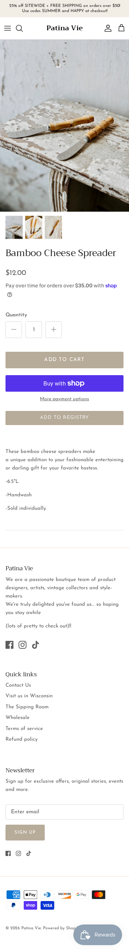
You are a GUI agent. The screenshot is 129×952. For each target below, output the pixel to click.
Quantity (16, 315)
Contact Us (18, 685)
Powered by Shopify (61, 928)
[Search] (22, 28)
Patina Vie (31, 928)
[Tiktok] (36, 645)
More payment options (64, 399)
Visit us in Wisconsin (29, 696)
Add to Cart (64, 359)
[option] (64, 126)
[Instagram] (22, 645)
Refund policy (21, 739)
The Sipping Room (27, 707)
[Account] (106, 28)
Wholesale (18, 717)
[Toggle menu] (7, 28)
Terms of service (24, 728)
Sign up (25, 832)
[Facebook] (9, 645)
